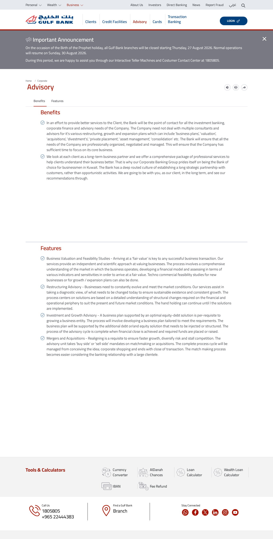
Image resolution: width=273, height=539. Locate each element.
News (196, 5)
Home (29, 80)
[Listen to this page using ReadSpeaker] (227, 87)
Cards (157, 21)
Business (73, 5)
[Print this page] (236, 87)
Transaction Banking (177, 19)
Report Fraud (214, 5)
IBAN (117, 486)
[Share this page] (244, 87)
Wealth (52, 5)
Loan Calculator (194, 472)
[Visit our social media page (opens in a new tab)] (186, 512)
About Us (137, 5)
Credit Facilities (114, 21)
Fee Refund (158, 486)
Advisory (140, 21)
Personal (32, 5)
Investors (154, 5)
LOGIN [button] (231, 20)
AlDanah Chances (156, 472)
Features (57, 101)
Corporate (42, 80)
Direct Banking (177, 5)
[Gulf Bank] (49, 19)
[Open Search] (243, 5)
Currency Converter (120, 472)
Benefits (39, 101)
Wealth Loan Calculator (233, 472)
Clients (90, 21)
